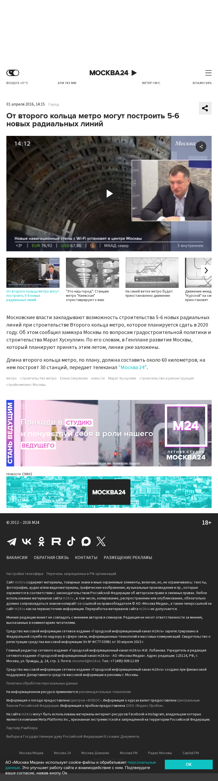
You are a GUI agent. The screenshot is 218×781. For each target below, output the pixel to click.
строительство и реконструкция (167, 378)
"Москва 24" (132, 367)
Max (86, 541)
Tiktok (71, 541)
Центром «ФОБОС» (86, 700)
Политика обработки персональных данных (42, 683)
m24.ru (20, 582)
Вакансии (17, 558)
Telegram (11, 541)
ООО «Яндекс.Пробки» (144, 705)
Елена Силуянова (74, 378)
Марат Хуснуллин (122, 378)
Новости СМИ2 (19, 474)
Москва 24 (109, 73)
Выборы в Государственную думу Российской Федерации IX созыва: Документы (72, 736)
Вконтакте (26, 541)
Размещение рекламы (128, 558)
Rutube (56, 541)
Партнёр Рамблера (21, 728)
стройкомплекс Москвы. (26, 385)
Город (53, 104)
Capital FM (191, 753)
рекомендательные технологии (105, 692)
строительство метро (38, 378)
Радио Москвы (160, 753)
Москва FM (128, 753)
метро (11, 378)
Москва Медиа (31, 753)
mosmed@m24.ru (86, 661)
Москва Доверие (95, 753)
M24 (35, 522)
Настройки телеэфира (24, 574)
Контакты (86, 558)
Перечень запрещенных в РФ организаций (81, 574)
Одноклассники (41, 541)
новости (98, 378)
